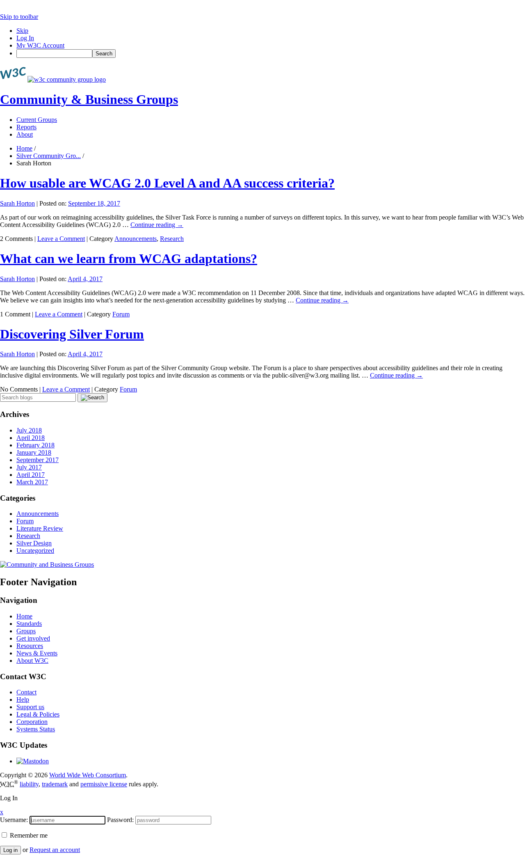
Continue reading (156, 224)
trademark (55, 784)
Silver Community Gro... (48, 155)
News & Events (36, 653)
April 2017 (30, 474)
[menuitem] (270, 53)
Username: (14, 819)
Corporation (32, 721)
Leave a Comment (61, 238)
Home (24, 148)
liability (29, 784)
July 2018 (29, 430)
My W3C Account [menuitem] (40, 45)
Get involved (33, 638)
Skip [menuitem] (22, 30)
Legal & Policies (37, 714)
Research (172, 238)
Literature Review (39, 528)
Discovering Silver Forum (72, 334)
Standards (29, 623)
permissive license (103, 784)
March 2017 (32, 482)
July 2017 (29, 467)
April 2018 (30, 437)
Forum (121, 314)
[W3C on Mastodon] (32, 761)
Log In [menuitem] (25, 37)
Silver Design (34, 543)
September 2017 (37, 459)
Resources (29, 645)
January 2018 (33, 452)
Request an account (55, 849)
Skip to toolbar (19, 16)
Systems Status (35, 729)
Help (22, 699)
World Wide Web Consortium (87, 775)
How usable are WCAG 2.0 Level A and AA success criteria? (167, 183)
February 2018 (35, 445)
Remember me (28, 835)
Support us (30, 706)
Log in (10, 850)
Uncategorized (35, 550)
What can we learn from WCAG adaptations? (128, 258)
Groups (26, 630)
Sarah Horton (17, 203)
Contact (26, 692)
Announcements (135, 238)
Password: (120, 819)
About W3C (32, 660)
